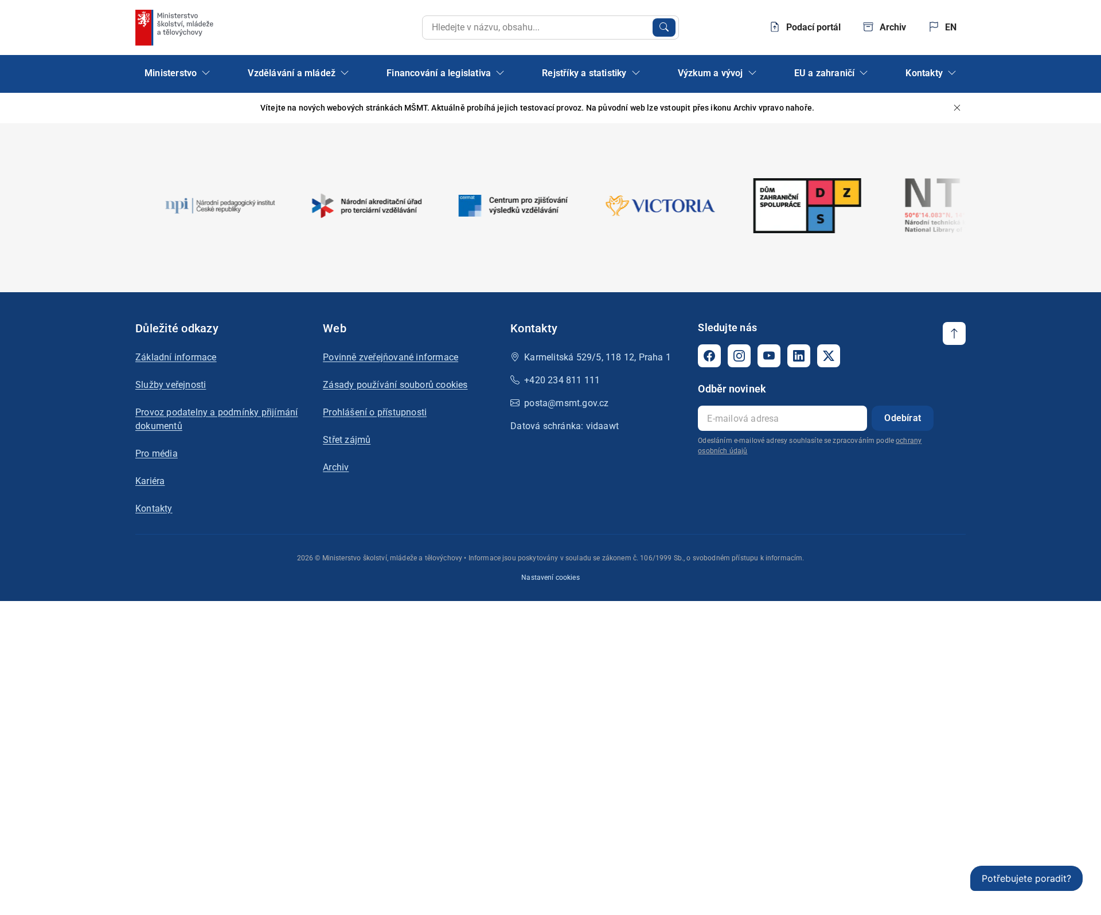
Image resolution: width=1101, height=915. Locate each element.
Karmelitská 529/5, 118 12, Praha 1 (597, 357)
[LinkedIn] (798, 355)
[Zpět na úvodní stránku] (175, 27)
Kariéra (150, 481)
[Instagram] (739, 355)
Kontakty (154, 508)
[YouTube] (769, 355)
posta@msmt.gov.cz (566, 403)
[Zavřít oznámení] (957, 108)
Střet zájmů (346, 439)
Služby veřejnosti (170, 384)
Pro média (156, 453)
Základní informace (176, 357)
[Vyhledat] (664, 27)
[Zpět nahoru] (954, 333)
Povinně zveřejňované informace (390, 357)
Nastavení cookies (550, 578)
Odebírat (902, 418)
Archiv (336, 467)
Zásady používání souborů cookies (395, 384)
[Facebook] (709, 355)
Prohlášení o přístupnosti (375, 412)
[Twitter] (828, 355)
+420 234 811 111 (562, 380)
